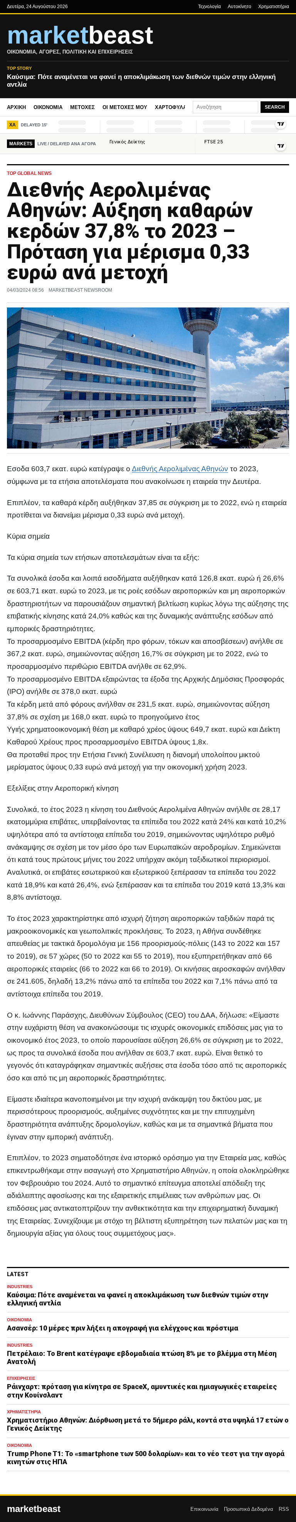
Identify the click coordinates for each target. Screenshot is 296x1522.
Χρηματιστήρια (273, 6)
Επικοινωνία (204, 1509)
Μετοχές (82, 107)
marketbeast (34, 1509)
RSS (284, 1509)
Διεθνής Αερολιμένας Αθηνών (180, 469)
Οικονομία (48, 107)
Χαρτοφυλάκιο (175, 107)
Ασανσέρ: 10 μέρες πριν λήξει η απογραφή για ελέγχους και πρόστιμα (122, 1328)
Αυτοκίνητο (239, 6)
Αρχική (16, 107)
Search (275, 107)
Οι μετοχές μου (125, 107)
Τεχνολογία (209, 6)
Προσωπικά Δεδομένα (248, 1509)
